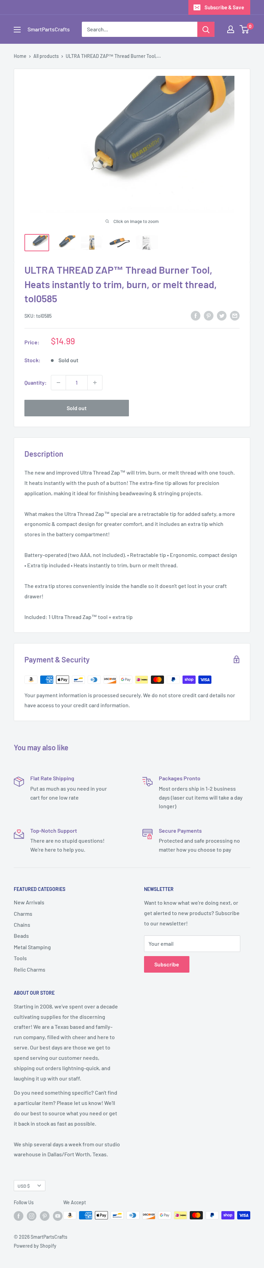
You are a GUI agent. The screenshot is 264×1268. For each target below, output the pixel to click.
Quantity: (35, 382)
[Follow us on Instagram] (31, 1216)
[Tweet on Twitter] (222, 315)
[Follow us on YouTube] (58, 1216)
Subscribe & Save (224, 7)
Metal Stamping (32, 947)
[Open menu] (17, 29)
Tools (20, 958)
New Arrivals (29, 902)
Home (20, 56)
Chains (22, 924)
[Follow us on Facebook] (18, 1216)
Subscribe (166, 964)
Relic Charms (29, 969)
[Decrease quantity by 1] (58, 382)
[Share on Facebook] (195, 315)
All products (46, 56)
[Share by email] (235, 315)
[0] (244, 29)
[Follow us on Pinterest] (45, 1216)
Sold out (77, 408)
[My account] (230, 29)
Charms (23, 913)
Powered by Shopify (35, 1246)
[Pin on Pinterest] (208, 315)
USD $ (24, 1186)
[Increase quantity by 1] (95, 382)
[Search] (205, 29)
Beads (21, 935)
